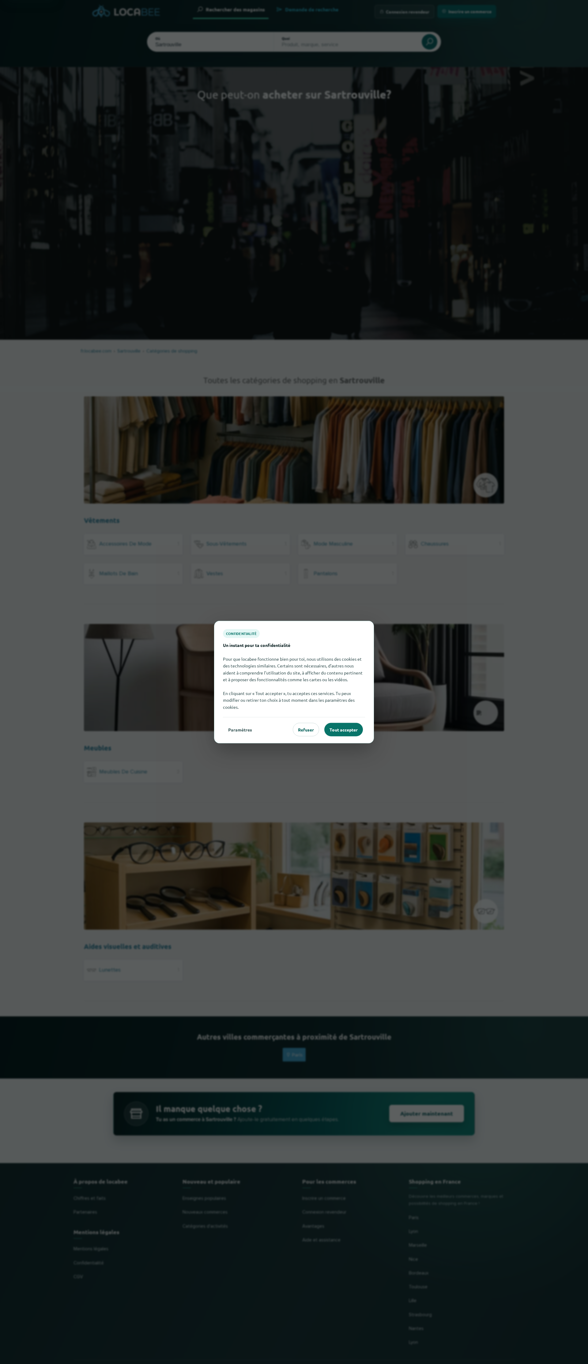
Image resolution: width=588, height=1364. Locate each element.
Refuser (306, 729)
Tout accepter (344, 729)
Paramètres (240, 729)
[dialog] (294, 682)
